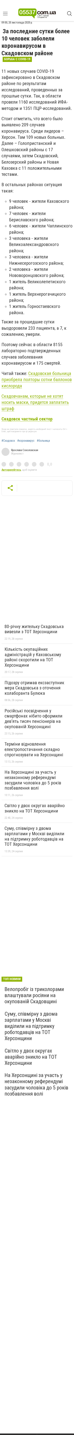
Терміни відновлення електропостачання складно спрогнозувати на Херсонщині (34, 749)
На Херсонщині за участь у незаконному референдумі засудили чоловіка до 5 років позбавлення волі (33, 780)
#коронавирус (26, 440)
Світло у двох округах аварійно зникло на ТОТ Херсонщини (35, 808)
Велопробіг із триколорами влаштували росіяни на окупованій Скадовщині (34, 995)
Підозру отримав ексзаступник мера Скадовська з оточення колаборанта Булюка (34, 688)
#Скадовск (8, 440)
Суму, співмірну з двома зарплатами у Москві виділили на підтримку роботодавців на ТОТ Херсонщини (34, 836)
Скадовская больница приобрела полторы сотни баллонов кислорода (37, 380)
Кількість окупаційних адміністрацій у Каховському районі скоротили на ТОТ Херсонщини (33, 657)
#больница (43, 440)
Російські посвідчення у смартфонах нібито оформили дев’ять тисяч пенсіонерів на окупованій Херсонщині (33, 718)
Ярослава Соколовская (24, 450)
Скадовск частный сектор (27, 419)
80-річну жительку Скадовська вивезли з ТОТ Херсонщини (34, 629)
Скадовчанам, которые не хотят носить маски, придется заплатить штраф (35, 402)
